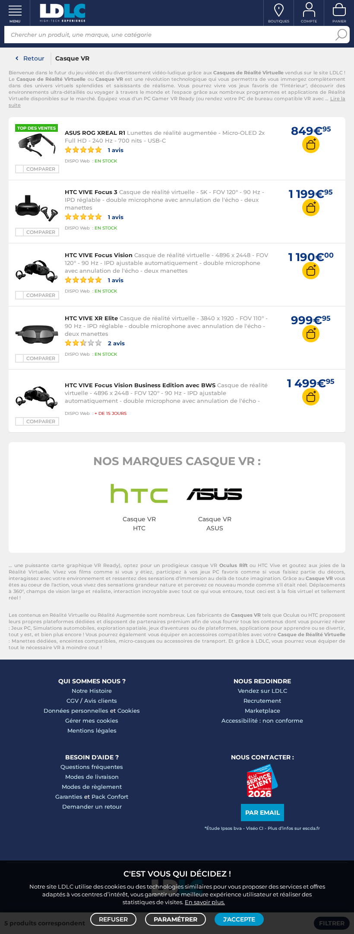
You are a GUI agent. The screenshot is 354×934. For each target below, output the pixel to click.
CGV (72, 700)
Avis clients (100, 700)
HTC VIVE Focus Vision (99, 255)
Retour (33, 58)
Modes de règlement (92, 786)
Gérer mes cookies (91, 720)
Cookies (128, 710)
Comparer (40, 169)
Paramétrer (175, 919)
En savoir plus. (205, 902)
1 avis (114, 150)
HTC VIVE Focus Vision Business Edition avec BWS (140, 385)
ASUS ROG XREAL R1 (95, 132)
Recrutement (262, 700)
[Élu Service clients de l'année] (262, 795)
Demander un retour (92, 806)
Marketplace (262, 710)
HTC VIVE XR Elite (91, 318)
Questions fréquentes (91, 766)
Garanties (68, 796)
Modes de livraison (92, 776)
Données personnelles (76, 710)
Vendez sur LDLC (262, 690)
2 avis (115, 343)
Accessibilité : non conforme (262, 720)
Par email (262, 812)
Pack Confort (110, 796)
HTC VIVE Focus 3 (91, 191)
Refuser (113, 919)
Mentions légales (92, 730)
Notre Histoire (92, 690)
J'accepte (239, 919)
